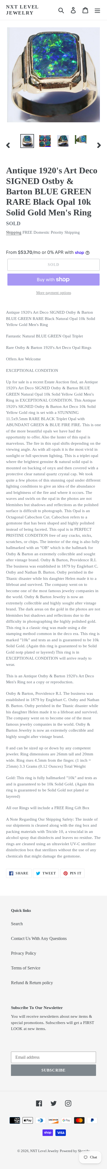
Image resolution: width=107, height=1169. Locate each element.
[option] (27, 141)
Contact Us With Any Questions (39, 938)
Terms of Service (25, 968)
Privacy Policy (23, 953)
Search (17, 923)
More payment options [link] (53, 293)
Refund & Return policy (32, 982)
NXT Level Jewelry (22, 10)
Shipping (13, 232)
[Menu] (97, 10)
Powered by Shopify (75, 1151)
